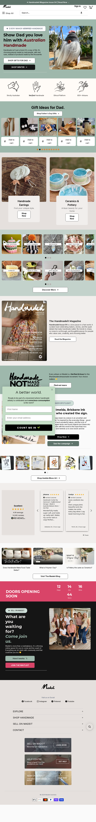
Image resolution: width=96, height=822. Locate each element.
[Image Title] (24, 179)
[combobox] (54, 12)
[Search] (91, 12)
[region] (64, 510)
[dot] (37, 149)
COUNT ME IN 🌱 (28, 427)
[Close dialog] (52, 389)
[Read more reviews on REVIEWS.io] (18, 519)
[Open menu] (3, 13)
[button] (81, 12)
